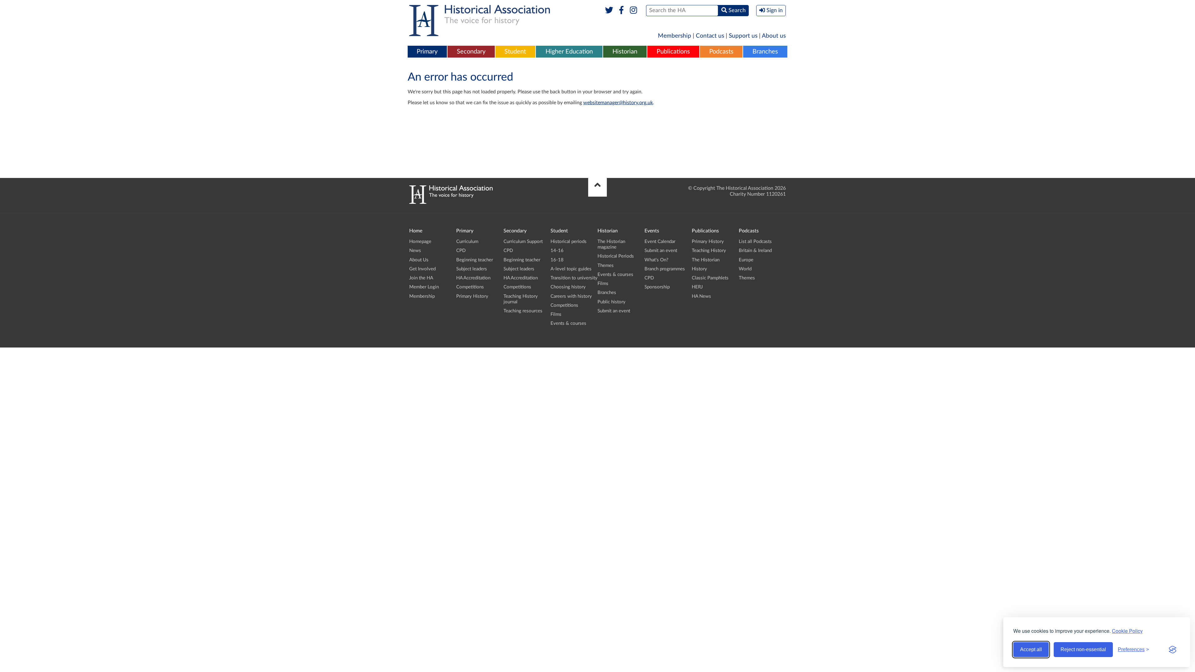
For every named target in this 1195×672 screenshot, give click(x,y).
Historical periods (569, 241)
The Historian (705, 260)
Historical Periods (616, 256)
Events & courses (568, 323)
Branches (765, 52)
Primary (427, 52)
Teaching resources (523, 311)
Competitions (470, 287)
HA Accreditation (473, 278)
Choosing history (568, 287)
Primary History (472, 296)
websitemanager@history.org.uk (618, 102)
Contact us (710, 36)
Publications (673, 52)
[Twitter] (609, 11)
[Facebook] (621, 11)
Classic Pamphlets (710, 278)
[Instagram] (634, 11)
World (745, 269)
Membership (674, 36)
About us (774, 36)
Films (556, 314)
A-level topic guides (571, 269)
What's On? (656, 260)
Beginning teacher (474, 260)
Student (515, 52)
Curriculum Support (523, 241)
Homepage (420, 241)
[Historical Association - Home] (451, 202)
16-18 (557, 260)
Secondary (471, 52)
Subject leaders (471, 269)
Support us (743, 36)
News (415, 250)
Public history (612, 302)
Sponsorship (657, 287)
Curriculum (467, 241)
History (699, 269)
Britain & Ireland (755, 250)
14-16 (557, 250)
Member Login (424, 287)
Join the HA (421, 278)
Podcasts (721, 52)
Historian (624, 52)
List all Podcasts (755, 241)
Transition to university (574, 278)
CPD (461, 250)
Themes (606, 265)
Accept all (1031, 649)
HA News (701, 296)
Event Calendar (659, 241)
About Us (419, 260)
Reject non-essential (1083, 649)
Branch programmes (664, 269)
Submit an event (614, 311)
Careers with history (571, 296)
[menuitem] (427, 52)
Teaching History (709, 250)
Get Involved (422, 269)
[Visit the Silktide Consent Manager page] (1172, 649)
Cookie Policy (1127, 630)
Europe (746, 260)
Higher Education (569, 52)
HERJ (697, 287)
